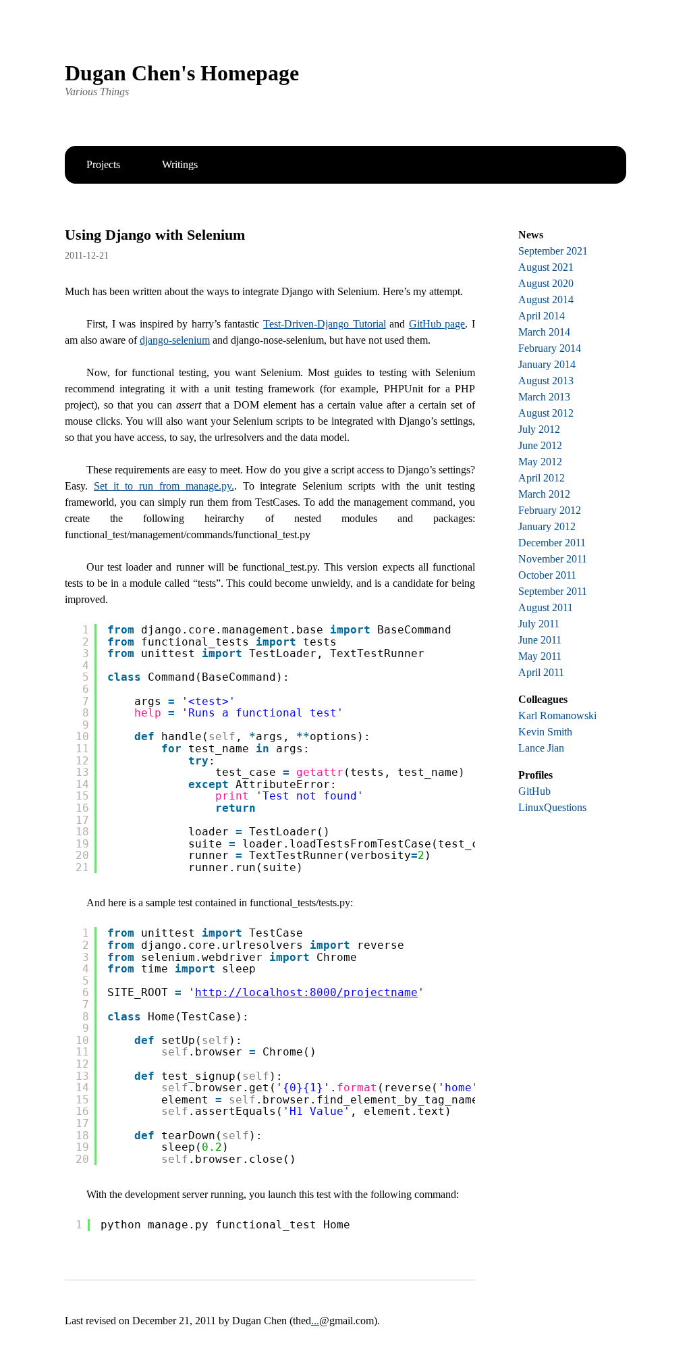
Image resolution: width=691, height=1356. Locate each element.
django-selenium (175, 340)
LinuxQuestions (552, 807)
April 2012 (541, 478)
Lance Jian (541, 748)
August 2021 (546, 267)
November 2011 (552, 559)
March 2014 (544, 332)
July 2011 (538, 623)
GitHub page (437, 324)
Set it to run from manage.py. (164, 486)
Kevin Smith (545, 731)
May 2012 (540, 461)
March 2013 (544, 396)
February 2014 (549, 348)
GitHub (534, 791)
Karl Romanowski (557, 715)
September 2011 (552, 591)
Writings (180, 164)
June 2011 (539, 640)
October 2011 (547, 575)
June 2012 (540, 445)
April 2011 (541, 672)
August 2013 (546, 380)
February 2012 (549, 510)
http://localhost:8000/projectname (306, 992)
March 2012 (544, 494)
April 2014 (541, 315)
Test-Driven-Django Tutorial (324, 324)
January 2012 (547, 526)
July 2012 (539, 429)
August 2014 (546, 299)
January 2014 (547, 364)
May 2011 (539, 656)
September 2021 (553, 251)
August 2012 (546, 413)
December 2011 (552, 542)
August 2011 (545, 607)
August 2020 (546, 283)
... (315, 1320)
